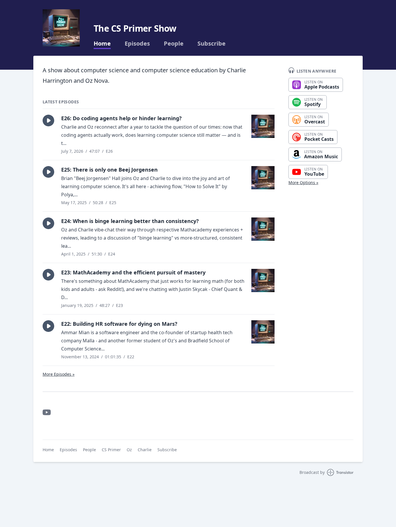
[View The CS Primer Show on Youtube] (47, 412)
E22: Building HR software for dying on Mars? (119, 323)
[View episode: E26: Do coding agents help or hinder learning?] (263, 126)
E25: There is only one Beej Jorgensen (109, 169)
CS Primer (111, 449)
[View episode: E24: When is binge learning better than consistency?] (263, 229)
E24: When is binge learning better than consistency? (130, 220)
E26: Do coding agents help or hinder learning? (121, 118)
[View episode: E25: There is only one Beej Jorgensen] (263, 177)
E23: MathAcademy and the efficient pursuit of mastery (133, 272)
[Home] (61, 27)
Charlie (145, 449)
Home (102, 43)
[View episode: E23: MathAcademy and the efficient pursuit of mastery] (263, 280)
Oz (129, 449)
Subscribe (211, 43)
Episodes (137, 43)
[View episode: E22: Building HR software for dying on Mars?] (263, 331)
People (174, 43)
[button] (48, 120)
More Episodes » (59, 374)
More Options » (303, 182)
